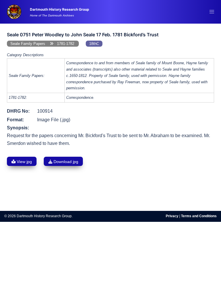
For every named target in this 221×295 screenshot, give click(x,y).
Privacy (172, 216)
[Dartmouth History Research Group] (14, 11)
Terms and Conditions (199, 216)
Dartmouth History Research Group (59, 9)
